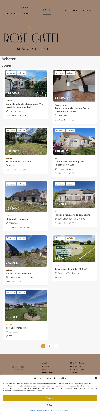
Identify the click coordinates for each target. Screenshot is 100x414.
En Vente (11, 73)
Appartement (60, 105)
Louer (6, 65)
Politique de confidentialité (39, 411)
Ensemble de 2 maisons (19, 161)
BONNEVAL (13, 223)
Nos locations (69, 10)
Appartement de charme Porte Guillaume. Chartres (72, 110)
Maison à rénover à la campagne (72, 214)
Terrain (58, 266)
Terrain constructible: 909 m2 (71, 269)
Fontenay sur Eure (65, 169)
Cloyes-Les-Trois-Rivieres (68, 273)
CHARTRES (62, 115)
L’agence (24, 7)
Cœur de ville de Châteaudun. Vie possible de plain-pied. (24, 105)
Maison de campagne (17, 219)
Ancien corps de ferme (18, 273)
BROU (11, 165)
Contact (87, 10)
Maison (9, 100)
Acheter (8, 59)
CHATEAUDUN (15, 111)
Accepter (50, 398)
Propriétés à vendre (17, 13)
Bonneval (13, 332)
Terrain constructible (17, 327)
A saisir (21, 73)
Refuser (50, 405)
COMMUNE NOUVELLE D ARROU (71, 219)
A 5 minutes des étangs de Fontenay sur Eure (69, 163)
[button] (96, 378)
